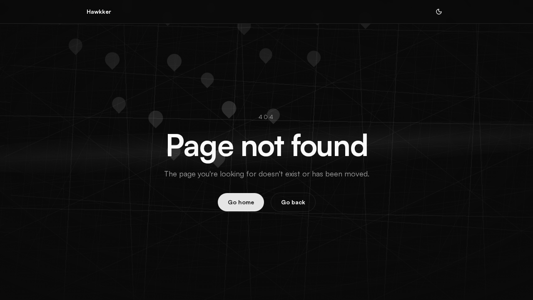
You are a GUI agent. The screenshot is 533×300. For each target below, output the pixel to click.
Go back (293, 202)
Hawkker (99, 11)
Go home (241, 202)
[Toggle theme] (438, 11)
